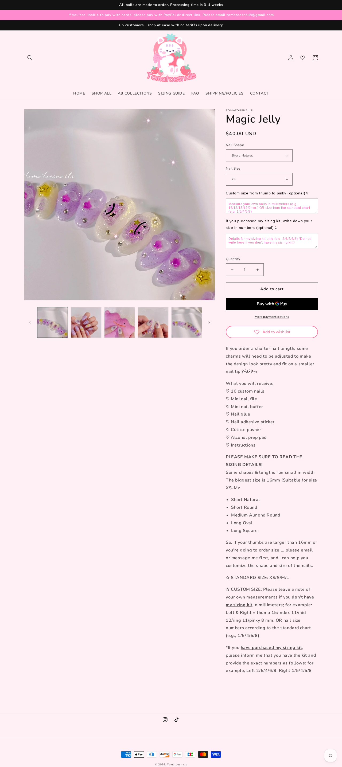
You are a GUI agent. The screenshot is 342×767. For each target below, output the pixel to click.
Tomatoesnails (177, 764)
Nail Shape (235, 145)
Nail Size (233, 168)
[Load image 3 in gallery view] (119, 322)
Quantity (233, 259)
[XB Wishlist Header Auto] (302, 58)
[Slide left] (30, 322)
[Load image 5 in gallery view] (186, 322)
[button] (30, 58)
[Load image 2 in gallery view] (86, 322)
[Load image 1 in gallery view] (52, 322)
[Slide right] (209, 322)
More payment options (272, 317)
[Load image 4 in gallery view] (153, 322)
